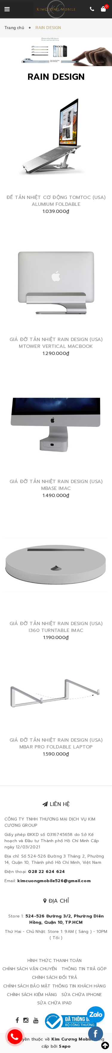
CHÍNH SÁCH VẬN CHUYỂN (29, 969)
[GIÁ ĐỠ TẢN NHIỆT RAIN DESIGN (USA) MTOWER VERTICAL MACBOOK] (56, 282)
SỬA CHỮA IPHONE (82, 995)
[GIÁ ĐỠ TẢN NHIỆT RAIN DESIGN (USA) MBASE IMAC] (56, 424)
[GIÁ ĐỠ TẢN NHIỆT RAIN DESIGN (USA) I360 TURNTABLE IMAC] (56, 566)
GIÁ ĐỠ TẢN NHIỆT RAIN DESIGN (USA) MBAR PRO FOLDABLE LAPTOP (56, 743)
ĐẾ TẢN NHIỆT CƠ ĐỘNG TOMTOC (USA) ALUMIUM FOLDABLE (56, 201)
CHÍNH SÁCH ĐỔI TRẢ (54, 977)
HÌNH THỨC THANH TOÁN (54, 961)
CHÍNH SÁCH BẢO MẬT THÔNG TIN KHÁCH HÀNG (54, 986)
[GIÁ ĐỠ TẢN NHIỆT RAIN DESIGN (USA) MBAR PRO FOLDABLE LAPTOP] (56, 695)
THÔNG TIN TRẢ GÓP (84, 969)
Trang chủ (15, 27)
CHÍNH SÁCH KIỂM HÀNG (32, 995)
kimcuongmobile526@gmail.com (53, 881)
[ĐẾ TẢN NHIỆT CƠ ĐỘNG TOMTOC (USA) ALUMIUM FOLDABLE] (56, 140)
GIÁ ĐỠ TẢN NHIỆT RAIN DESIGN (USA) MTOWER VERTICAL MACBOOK (56, 343)
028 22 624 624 (46, 872)
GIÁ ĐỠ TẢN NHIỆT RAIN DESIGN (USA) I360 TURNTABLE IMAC (56, 627)
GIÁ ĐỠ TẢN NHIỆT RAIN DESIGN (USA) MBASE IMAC (56, 485)
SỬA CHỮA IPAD (54, 1003)
